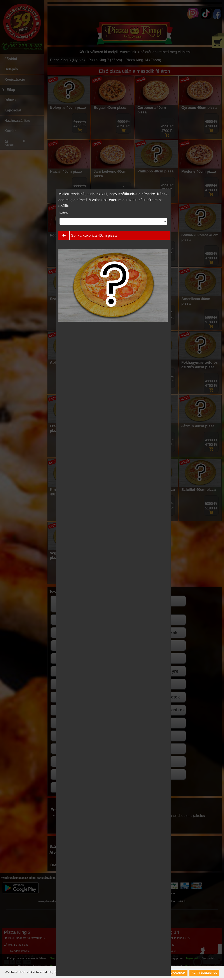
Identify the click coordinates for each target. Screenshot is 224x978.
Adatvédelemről (204, 972)
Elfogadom (176, 972)
